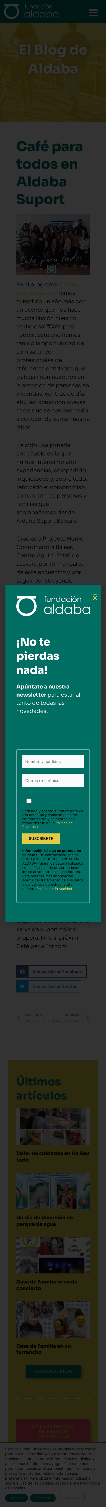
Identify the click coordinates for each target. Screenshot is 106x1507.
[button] (95, 598)
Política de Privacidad (54, 889)
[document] (53, 753)
